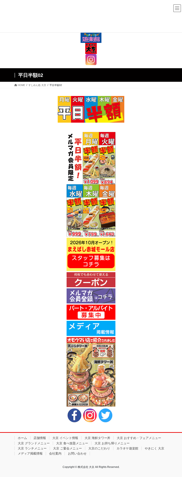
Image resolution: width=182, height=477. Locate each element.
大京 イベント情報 (65, 438)
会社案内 (55, 453)
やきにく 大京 (154, 448)
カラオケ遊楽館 (127, 448)
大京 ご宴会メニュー (67, 448)
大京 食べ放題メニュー (72, 443)
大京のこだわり (99, 448)
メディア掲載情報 (30, 453)
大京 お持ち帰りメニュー (112, 443)
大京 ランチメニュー (32, 448)
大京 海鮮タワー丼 (97, 438)
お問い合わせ (77, 453)
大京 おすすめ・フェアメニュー (139, 438)
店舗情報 (40, 438)
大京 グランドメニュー (34, 443)
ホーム (22, 438)
